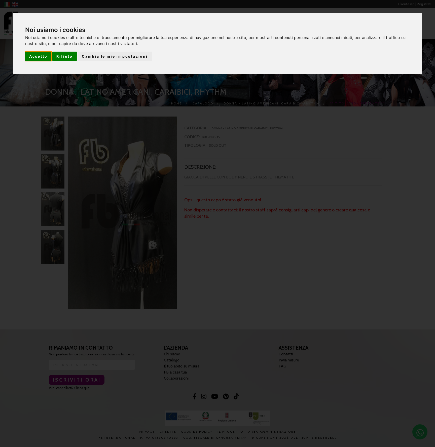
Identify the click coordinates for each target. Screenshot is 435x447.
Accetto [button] (38, 56)
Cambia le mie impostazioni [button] (115, 56)
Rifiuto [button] (64, 56)
